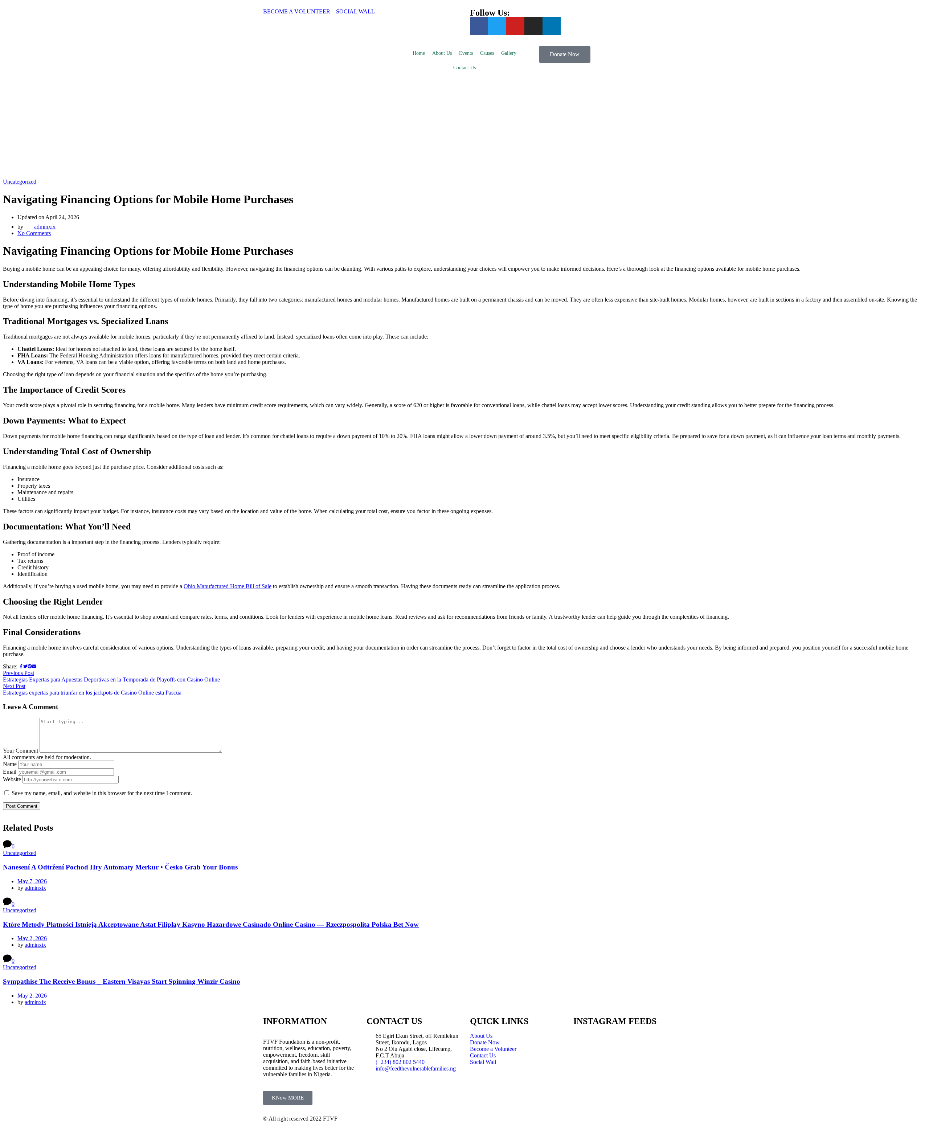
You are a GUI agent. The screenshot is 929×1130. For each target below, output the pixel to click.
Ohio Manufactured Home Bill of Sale (227, 586)
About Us (442, 53)
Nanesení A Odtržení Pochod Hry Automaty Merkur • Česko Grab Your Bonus (120, 867)
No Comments (34, 233)
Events (466, 53)
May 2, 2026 (32, 938)
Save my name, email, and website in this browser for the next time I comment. (102, 793)
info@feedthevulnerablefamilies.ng (416, 1068)
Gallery (508, 53)
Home (419, 53)
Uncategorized (19, 182)
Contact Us (464, 67)
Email (9, 772)
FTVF (330, 1118)
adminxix (44, 227)
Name (10, 764)
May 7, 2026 (32, 881)
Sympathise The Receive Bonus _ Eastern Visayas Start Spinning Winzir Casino (121, 981)
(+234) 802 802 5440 (400, 1062)
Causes (487, 53)
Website (12, 779)
